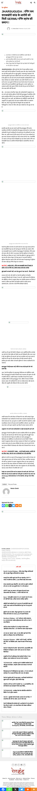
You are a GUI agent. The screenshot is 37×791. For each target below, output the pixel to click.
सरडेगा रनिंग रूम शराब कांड (8, 560)
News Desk (15, 28)
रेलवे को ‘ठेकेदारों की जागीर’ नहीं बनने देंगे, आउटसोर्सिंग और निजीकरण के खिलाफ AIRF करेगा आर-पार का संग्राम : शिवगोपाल (18, 649)
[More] (20, 505)
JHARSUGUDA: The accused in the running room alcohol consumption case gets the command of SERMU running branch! (17, 555)
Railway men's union (8, 558)
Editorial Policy (26, 778)
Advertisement (11, 778)
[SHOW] (18, 288)
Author (5, 484)
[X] (10, 505)
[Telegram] (13, 505)
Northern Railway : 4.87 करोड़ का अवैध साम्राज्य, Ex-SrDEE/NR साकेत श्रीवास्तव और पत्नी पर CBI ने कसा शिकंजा (17, 620)
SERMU (18, 558)
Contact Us (26, 779)
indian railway (6, 550)
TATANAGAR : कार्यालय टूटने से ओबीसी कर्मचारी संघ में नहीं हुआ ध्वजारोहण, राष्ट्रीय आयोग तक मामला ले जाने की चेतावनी (18, 664)
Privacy (33, 778)
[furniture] (18, 512)
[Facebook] (3, 505)
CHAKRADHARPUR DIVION (20, 548)
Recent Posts (12, 484)
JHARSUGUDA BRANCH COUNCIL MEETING (16, 552)
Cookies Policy (18, 779)
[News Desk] (6, 494)
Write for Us (19, 778)
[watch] (18, 147)
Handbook (11, 779)
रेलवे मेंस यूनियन (26, 558)
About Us (4, 778)
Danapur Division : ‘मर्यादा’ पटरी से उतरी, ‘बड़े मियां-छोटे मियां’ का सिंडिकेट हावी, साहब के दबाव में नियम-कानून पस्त (18, 641)
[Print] (16, 505)
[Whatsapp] (6, 505)
